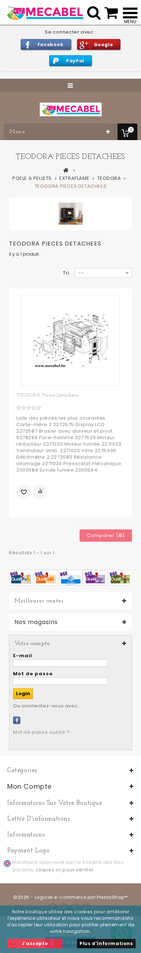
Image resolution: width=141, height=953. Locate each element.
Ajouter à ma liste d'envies (23, 492)
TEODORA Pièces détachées (47, 395)
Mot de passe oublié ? (41, 732)
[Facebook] (16, 720)
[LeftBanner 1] (70, 577)
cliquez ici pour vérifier (65, 869)
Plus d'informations (106, 943)
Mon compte (29, 786)
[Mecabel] (71, 109)
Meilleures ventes (38, 601)
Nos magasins (36, 622)
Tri (66, 272)
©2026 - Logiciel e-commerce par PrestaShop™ (70, 897)
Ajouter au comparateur (40, 492)
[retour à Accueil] (66, 170)
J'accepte (35, 943)
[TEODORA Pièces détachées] (70, 340)
